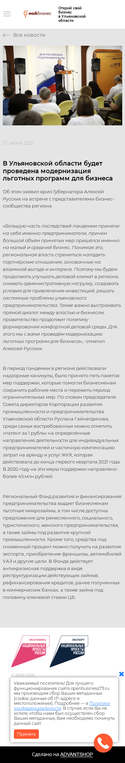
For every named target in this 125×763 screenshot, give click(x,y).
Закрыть (26, 734)
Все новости (29, 35)
